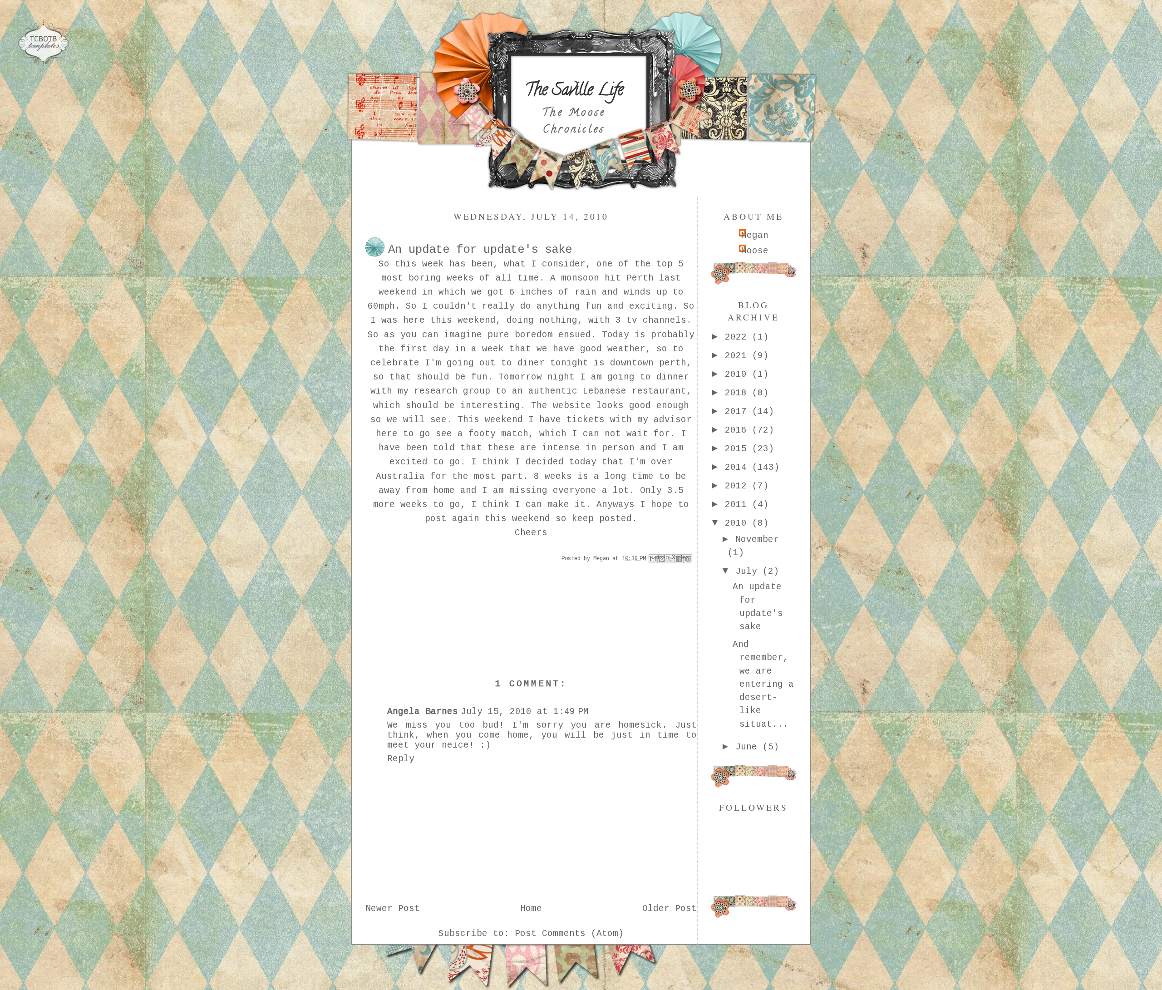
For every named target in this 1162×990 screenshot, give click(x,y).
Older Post (669, 909)
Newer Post (392, 909)
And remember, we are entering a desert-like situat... (763, 684)
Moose (754, 251)
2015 (738, 449)
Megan (754, 236)
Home (531, 909)
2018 (738, 393)
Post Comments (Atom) (569, 934)
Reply (400, 759)
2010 (738, 523)
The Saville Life (574, 91)
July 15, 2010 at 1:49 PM (525, 712)
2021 (738, 356)
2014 (738, 468)
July (749, 571)
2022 (738, 337)
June (749, 747)
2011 (738, 505)
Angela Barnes (422, 712)
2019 (738, 374)
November (757, 540)
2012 (738, 486)
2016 (738, 430)
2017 (738, 412)
